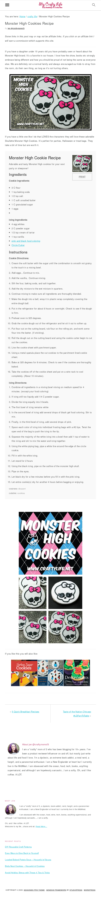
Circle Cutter (18, 245)
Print (82, 176)
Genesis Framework (56, 890)
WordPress (89, 890)
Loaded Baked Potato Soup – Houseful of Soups (28, 859)
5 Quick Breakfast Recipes (25, 711)
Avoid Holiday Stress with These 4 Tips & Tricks (27, 872)
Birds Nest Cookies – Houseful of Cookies (25, 866)
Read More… (41, 826)
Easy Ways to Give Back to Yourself (22, 853)
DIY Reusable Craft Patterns (18, 846)
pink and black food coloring (26, 240)
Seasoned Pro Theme (34, 890)
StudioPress (76, 890)
